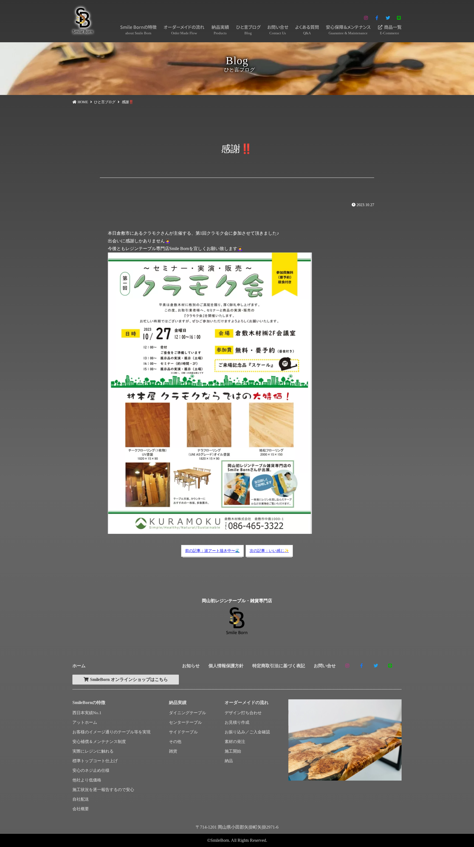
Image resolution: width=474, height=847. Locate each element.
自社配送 (80, 799)
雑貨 (173, 751)
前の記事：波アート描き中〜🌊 (212, 551)
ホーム (79, 665)
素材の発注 (235, 741)
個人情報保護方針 (226, 665)
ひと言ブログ (248, 29)
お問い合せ (277, 29)
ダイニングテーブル (187, 713)
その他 (175, 741)
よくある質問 (307, 29)
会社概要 (80, 809)
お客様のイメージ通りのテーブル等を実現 (111, 732)
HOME (83, 102)
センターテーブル (185, 722)
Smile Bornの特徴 (138, 29)
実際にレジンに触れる (93, 751)
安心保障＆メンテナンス (348, 29)
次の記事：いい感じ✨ (269, 551)
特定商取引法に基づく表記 (278, 665)
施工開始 (233, 751)
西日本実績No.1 (86, 713)
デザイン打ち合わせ (243, 713)
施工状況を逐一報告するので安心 (103, 789)
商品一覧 (391, 29)
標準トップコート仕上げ (95, 761)
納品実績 (220, 29)
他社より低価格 (86, 780)
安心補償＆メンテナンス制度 (99, 741)
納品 (229, 761)
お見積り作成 (237, 722)
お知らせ (191, 665)
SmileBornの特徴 (88, 702)
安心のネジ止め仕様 (90, 770)
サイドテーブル (183, 732)
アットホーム (84, 722)
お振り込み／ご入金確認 (247, 732)
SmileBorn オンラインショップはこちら (128, 679)
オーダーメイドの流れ (183, 29)
